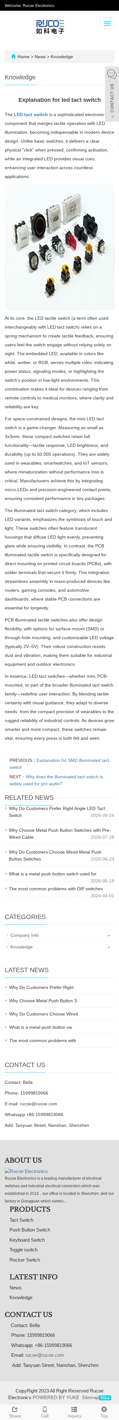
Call (45, 1415)
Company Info (24, 935)
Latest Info (34, 1277)
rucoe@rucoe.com (38, 1103)
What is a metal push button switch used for (52, 873)
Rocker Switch (25, 1260)
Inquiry (74, 1415)
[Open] (112, 94)
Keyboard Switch (27, 1240)
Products (30, 1209)
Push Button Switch (30, 1229)
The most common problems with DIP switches (56, 888)
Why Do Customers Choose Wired (43, 1013)
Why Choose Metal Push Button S (43, 1000)
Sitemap (90, 1397)
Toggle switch (23, 1249)
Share (15, 1415)
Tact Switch (21, 1220)
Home (23, 56)
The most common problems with (42, 1040)
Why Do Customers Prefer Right (41, 987)
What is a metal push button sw (40, 1027)
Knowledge (61, 56)
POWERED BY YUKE (57, 1397)
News (41, 56)
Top (104, 1415)
